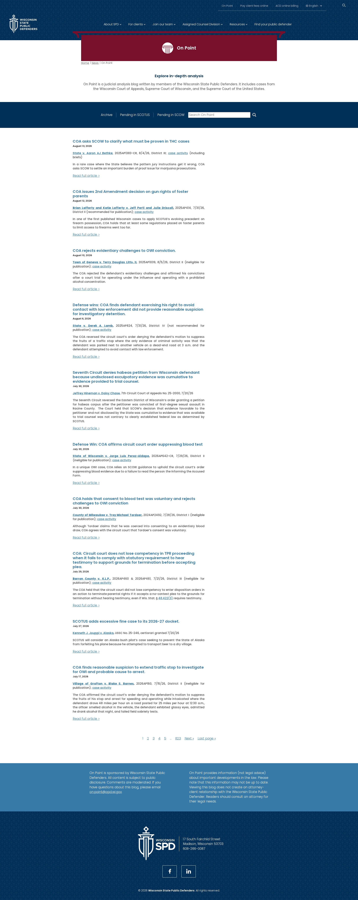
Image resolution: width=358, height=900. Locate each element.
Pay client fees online (254, 6)
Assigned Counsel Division (201, 24)
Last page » (207, 738)
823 (178, 738)
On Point (227, 6)
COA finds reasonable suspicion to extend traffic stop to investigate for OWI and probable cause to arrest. (138, 669)
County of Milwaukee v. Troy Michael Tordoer (107, 515)
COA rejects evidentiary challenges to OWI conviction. (124, 250)
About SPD (111, 24)
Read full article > (86, 175)
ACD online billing (287, 6)
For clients (135, 24)
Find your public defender (273, 24)
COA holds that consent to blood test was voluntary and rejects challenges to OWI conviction (134, 501)
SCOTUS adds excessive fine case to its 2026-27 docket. (126, 621)
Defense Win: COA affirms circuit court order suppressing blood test (138, 444)
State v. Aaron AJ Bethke (93, 153)
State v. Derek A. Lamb (93, 326)
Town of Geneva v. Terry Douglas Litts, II (104, 262)
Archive (106, 115)
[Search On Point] (254, 115)
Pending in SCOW (170, 115)
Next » (189, 738)
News (95, 63)
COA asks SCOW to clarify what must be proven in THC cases (131, 141)
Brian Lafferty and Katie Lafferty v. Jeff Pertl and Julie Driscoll (123, 208)
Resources (237, 24)
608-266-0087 (194, 848)
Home (85, 63)
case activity (178, 153)
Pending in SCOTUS (135, 115)
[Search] (344, 5)
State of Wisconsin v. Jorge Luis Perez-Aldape (111, 456)
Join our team (163, 24)
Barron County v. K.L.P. (91, 579)
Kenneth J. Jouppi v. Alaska (93, 633)
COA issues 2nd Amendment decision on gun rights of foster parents (130, 194)
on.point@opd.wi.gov (106, 792)
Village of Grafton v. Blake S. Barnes (103, 684)
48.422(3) (165, 598)
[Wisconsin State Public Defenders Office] (23, 34)
